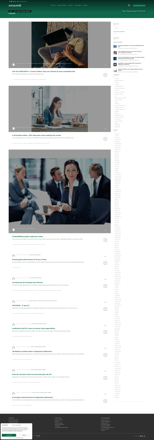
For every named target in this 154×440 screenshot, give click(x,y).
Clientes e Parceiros (105, 419)
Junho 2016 (117, 310)
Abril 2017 (116, 291)
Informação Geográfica (59, 424)
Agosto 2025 (117, 151)
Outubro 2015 (117, 326)
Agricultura (15, 79)
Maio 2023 (117, 168)
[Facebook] (9, 1)
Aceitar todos (9, 435)
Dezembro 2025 (118, 143)
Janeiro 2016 (117, 320)
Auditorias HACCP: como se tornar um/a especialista (33, 328)
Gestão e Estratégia (118, 99)
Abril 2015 (116, 337)
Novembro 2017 (118, 278)
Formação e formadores (119, 92)
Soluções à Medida (58, 419)
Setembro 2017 (118, 281)
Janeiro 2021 (117, 210)
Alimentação (15, 359)
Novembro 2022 (118, 178)
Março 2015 (117, 339)
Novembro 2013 (118, 368)
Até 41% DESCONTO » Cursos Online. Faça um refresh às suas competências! (43, 71)
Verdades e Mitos (29, 359)
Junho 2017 (117, 287)
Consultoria (33, 228)
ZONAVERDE (59, 290)
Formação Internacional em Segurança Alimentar (32, 397)
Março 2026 (117, 137)
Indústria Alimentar (21, 313)
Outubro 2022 (117, 179)
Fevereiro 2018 (117, 272)
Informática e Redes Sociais (120, 105)
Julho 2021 (117, 199)
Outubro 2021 (117, 195)
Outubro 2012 (117, 391)
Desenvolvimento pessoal (22, 79)
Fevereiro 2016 (117, 318)
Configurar (24, 435)
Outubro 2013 (117, 370)
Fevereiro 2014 (117, 362)
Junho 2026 (117, 133)
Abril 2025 (116, 158)
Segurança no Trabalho (67, 63)
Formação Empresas (41, 300)
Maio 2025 (117, 156)
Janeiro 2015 (117, 343)
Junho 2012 (117, 397)
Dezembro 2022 (118, 176)
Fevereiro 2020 (118, 228)
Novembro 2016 (118, 301)
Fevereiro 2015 (117, 341)
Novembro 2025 (118, 145)
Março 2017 (117, 293)
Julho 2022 (117, 185)
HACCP (23, 336)
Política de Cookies (12, 437)
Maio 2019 (116, 245)
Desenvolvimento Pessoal (46, 63)
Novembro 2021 (118, 193)
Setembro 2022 (118, 181)
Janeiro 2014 (117, 364)
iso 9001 (18, 244)
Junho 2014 (117, 355)
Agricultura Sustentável (17, 290)
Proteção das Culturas (37, 290)
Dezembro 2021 (118, 191)
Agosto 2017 (117, 283)
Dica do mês (15, 313)
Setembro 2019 (118, 237)
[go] (142, 28)
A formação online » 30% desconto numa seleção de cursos (36, 135)
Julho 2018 (117, 262)
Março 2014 (117, 360)
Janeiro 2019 (117, 253)
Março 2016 (117, 316)
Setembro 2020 (118, 216)
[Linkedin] (15, 1)
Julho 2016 (117, 308)
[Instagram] (11, 1)
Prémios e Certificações (105, 421)
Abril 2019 (116, 247)
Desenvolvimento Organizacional (61, 427)
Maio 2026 (117, 135)
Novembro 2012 (118, 389)
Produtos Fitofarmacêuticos (28, 290)
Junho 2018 (117, 264)
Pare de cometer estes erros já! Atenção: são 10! (31, 374)
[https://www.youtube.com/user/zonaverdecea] (144, 436)
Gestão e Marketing (59, 422)
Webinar (116, 122)
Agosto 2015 (117, 330)
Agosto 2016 (117, 306)
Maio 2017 (116, 289)
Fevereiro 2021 (117, 208)
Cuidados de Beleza (119, 86)
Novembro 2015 (118, 324)
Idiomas (116, 101)
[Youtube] (13, 1)
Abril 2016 (116, 314)
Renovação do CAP (35, 79)
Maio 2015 (116, 335)
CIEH (19, 405)
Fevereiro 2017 (117, 295)
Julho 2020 (117, 218)
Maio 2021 (116, 203)
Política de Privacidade (19, 437)
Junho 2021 (117, 201)
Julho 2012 (117, 395)
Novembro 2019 (118, 233)
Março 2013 (117, 383)
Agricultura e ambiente (38, 63)
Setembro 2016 (118, 305)
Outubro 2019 (117, 235)
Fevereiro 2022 (117, 189)
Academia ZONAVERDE (13, 419)
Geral (116, 95)
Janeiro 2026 (117, 141)
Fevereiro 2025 (117, 162)
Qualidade (53, 63)
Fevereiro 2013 (117, 385)
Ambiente (14, 244)
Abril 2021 (116, 204)
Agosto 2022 (117, 183)
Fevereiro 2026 (118, 139)
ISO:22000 (26, 313)
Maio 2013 (116, 380)
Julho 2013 (117, 376)
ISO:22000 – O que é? (20, 305)
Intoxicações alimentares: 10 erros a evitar (29, 259)
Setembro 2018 (118, 258)
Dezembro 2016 (118, 299)
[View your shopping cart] (129, 5)
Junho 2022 (117, 187)
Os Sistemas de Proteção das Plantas (27, 282)
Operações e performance (120, 109)
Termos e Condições (105, 428)
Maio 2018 (117, 266)
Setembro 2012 (118, 393)
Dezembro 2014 (118, 345)
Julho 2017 (117, 285)
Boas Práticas (15, 382)
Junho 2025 (117, 154)
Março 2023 (117, 172)
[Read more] (105, 76)
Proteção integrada (45, 290)
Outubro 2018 (117, 256)
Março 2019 (117, 249)
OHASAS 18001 (22, 244)
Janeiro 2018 (117, 274)
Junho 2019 (117, 243)
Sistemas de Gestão (39, 313)
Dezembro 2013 (118, 366)
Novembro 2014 (118, 347)
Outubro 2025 (117, 147)
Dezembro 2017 (118, 276)
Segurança (117, 113)
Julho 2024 (117, 164)
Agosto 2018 (117, 260)
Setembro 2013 (118, 372)
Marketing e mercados (119, 107)
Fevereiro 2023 (118, 174)
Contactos (103, 430)
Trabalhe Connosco (105, 422)
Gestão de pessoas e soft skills (120, 97)
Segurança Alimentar (59, 63)
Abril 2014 (116, 358)
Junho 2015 (117, 333)
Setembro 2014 (118, 351)
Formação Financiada (13, 422)
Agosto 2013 (117, 374)
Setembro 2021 (118, 197)
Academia (31, 63)
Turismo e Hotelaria (118, 120)
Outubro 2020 (117, 214)
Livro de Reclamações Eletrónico (107, 427)
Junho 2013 (117, 378)
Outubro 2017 (117, 280)
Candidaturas (57, 425)
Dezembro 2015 (118, 322)
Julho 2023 (117, 166)
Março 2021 (117, 206)
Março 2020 (117, 226)
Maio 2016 (116, 312)
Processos (57, 421)
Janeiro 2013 (117, 387)
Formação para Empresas (14, 421)
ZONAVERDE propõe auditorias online (27, 237)
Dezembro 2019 (118, 231)
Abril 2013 (116, 382)
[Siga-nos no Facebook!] (139, 436)
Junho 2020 (117, 220)
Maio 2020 (117, 222)
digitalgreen (38, 435)
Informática (117, 103)
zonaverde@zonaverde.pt (22, 1)
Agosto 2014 (117, 353)
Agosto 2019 (117, 239)
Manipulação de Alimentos (27, 382)
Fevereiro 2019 (117, 251)
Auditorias (15, 336)
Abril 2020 (117, 224)
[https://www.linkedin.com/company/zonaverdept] (143, 436)
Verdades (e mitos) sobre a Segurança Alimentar (32, 351)
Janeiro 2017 (117, 297)
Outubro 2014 (117, 349)
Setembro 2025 (118, 149)
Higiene (22, 405)
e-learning (45, 127)
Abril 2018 (116, 268)
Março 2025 (117, 160)
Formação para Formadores (28, 143)
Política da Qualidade (105, 425)
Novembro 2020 (118, 212)
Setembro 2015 (118, 328)
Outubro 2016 (117, 303)
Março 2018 (117, 270)
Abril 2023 (116, 170)
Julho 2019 (117, 241)
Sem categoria (118, 119)
